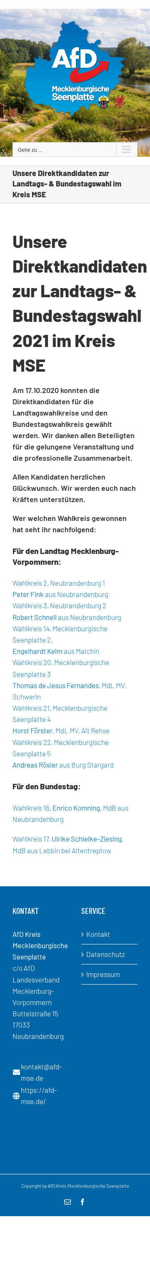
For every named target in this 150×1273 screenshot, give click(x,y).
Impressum (103, 974)
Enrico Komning (76, 808)
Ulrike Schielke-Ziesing (87, 838)
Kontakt (98, 934)
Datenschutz (105, 954)
